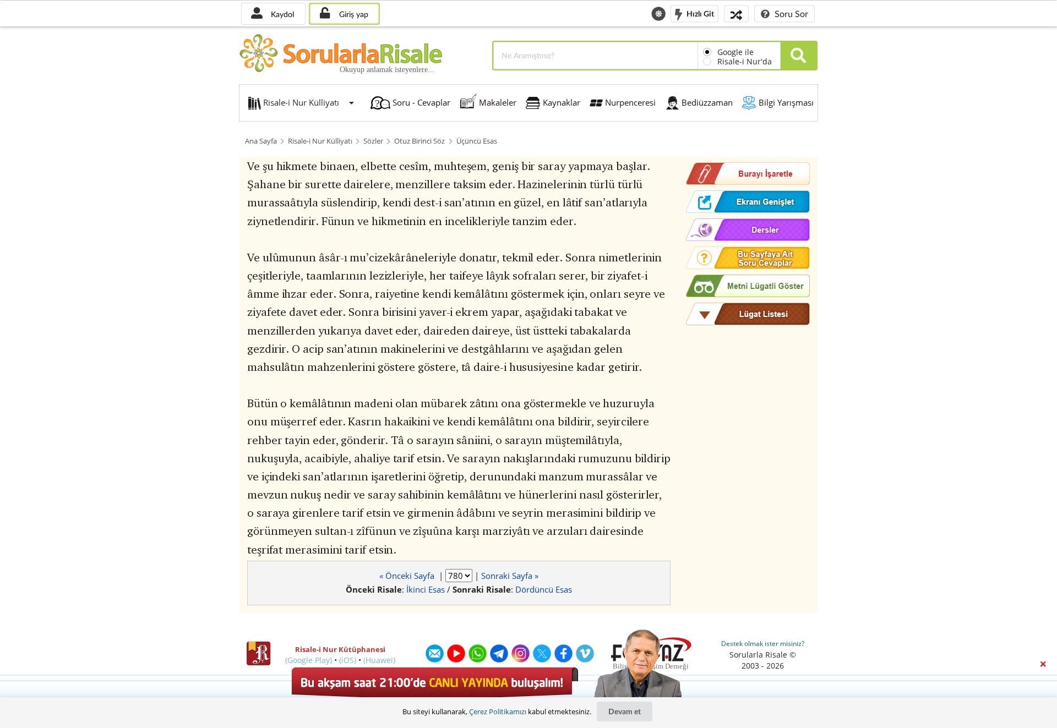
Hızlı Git (699, 13)
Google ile (735, 52)
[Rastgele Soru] (736, 13)
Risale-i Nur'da (744, 61)
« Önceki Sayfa (408, 575)
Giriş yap (352, 14)
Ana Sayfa (261, 141)
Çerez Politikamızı (497, 711)
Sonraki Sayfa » (509, 575)
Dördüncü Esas (543, 589)
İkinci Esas (425, 589)
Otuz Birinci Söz (419, 141)
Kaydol (281, 14)
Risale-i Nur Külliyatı (320, 141)
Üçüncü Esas (476, 141)
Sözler (373, 141)
